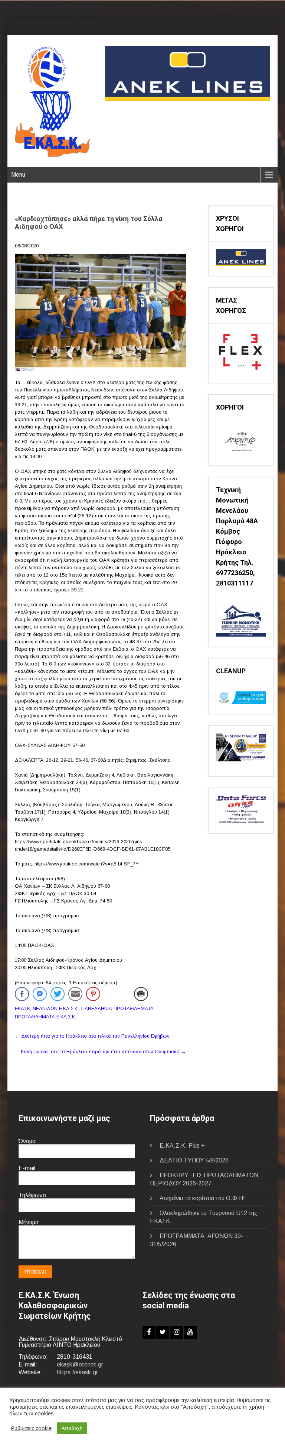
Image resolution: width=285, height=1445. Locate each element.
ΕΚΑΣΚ (22, 1008)
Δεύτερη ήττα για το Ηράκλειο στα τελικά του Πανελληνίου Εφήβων (92, 1036)
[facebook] (148, 1332)
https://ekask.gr (77, 1372)
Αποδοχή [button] (72, 1428)
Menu (18, 174)
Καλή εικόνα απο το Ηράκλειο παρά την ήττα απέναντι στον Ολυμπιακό (103, 1051)
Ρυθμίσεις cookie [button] (31, 1428)
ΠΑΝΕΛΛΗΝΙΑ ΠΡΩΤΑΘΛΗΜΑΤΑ (117, 1008)
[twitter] (162, 1332)
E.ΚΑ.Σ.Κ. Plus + (182, 1145)
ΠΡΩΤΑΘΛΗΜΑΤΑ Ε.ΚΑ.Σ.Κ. (45, 1016)
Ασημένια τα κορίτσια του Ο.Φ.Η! (202, 1198)
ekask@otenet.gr (80, 1364)
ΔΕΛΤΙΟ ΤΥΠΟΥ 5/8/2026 (194, 1160)
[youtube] (190, 1332)
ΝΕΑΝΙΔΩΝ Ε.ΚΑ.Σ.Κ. (56, 1008)
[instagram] (176, 1332)
